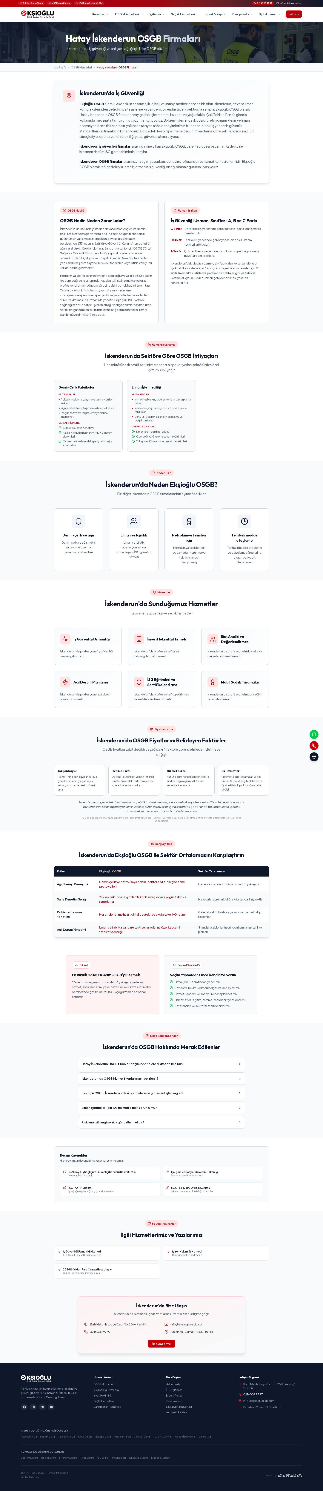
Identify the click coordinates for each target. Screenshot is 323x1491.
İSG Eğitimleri (174, 1389)
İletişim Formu (161, 1343)
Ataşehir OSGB (123, 1436)
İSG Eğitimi (103, 1457)
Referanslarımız (175, 1401)
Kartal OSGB (85, 1436)
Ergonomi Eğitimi (160, 1457)
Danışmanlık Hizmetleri (107, 1406)
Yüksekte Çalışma (138, 1457)
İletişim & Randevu (177, 1412)
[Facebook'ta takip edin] (24, 1407)
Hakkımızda (173, 1384)
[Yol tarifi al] (314, 756)
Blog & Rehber (175, 1395)
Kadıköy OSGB (67, 1436)
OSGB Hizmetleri (81, 67)
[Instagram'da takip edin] (33, 1407)
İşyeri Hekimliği (102, 1395)
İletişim (294, 14)
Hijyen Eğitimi (87, 1457)
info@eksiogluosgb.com (187, 1324)
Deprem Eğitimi (29, 1457)
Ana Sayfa (60, 67)
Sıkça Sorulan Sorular (179, 1406)
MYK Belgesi (119, 1457)
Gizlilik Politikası (30, 1477)
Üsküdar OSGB (142, 1436)
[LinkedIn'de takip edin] (42, 1407)
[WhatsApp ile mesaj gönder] (314, 734)
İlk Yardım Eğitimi (68, 1457)
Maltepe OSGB (103, 1436)
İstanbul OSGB (29, 1436)
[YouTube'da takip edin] (51, 1407)
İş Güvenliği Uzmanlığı (106, 1389)
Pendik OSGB (48, 1436)
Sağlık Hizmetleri (103, 1401)
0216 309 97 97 (100, 1332)
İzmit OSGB (205, 1436)
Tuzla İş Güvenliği (163, 1436)
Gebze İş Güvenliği (185, 1436)
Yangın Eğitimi (48, 1457)
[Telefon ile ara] (314, 745)
